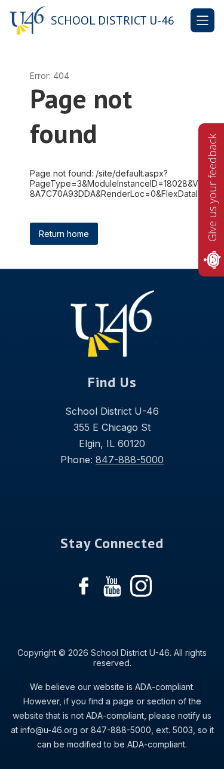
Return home (64, 234)
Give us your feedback (212, 187)
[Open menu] (202, 20)
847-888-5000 (130, 460)
